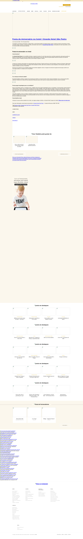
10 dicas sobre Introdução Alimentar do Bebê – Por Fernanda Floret (34, 395)
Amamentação (28, 492)
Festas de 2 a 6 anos (54, 496)
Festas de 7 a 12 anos (54, 497)
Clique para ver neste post (64, 100)
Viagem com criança (16, 518)
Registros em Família (29, 498)
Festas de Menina (54, 498)
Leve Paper (34, 418)
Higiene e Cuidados (15, 495)
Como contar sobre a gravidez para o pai (20, 395)
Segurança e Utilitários (16, 500)
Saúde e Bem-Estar (15, 517)
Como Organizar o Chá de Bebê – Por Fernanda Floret (48, 395)
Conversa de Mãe (29, 495)
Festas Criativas (53, 494)
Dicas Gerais (63, 374)
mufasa (36, 534)
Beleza (27, 493)
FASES (41, 11)
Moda (13, 514)
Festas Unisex (53, 501)
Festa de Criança (53, 493)
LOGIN (65, 0)
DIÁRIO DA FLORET (56, 11)
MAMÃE (28, 11)
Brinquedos (14, 492)
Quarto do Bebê (15, 498)
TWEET (14, 117)
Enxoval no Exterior (34, 355)
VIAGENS (45, 11)
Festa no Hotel (17, 105)
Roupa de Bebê (15, 499)
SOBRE (63, 534)
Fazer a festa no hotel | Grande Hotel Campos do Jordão (19, 145)
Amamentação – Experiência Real (63, 395)
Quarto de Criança (15, 516)
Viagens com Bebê (15, 502)
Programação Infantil (16, 515)
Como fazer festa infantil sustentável (32, 145)
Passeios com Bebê (34, 316)
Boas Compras (15, 491)
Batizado (52, 491)
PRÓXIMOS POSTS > (64, 154)
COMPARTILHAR (16, 114)
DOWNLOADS (63, 11)
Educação (48, 316)
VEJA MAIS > (65, 425)
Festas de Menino (54, 499)
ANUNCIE (69, 534)
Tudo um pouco (20, 529)
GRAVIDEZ (14, 11)
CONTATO (66, 534)
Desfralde (14, 511)
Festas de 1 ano (53, 495)
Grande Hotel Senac (35, 105)
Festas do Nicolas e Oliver (55, 500)
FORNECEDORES (68, 6)
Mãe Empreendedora (29, 496)
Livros (13, 513)
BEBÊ (32, 11)
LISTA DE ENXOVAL (21, 11)
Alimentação (14, 507)
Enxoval (19, 355)
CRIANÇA (36, 11)
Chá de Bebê (53, 492)
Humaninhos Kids (19, 418)
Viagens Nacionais (19, 316)
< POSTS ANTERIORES (19, 154)
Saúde (27, 499)
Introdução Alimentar (16, 496)
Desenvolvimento (15, 493)
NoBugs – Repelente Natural (48, 418)
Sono (13, 501)
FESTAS (49, 11)
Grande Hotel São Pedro (48, 44)
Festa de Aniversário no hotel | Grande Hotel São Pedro (39, 39)
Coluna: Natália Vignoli (30, 494)
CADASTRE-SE (69, 0)
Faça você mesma (20, 527)
